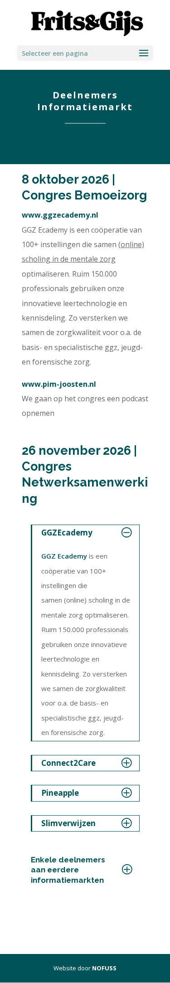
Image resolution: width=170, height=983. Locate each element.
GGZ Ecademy (64, 555)
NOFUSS (104, 968)
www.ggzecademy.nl (60, 215)
